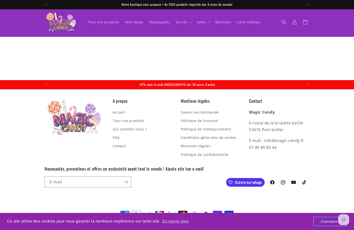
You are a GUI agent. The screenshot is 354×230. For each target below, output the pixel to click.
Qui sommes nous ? (130, 129)
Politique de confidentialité (205, 154)
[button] (183, 22)
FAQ (116, 137)
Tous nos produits (128, 120)
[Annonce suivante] (307, 4)
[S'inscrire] (125, 182)
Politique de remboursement (206, 129)
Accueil (119, 112)
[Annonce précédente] (46, 4)
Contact (119, 146)
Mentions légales (196, 146)
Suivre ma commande (200, 112)
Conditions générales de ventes (208, 137)
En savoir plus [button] (175, 221)
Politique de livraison (199, 120)
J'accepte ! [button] (330, 221)
